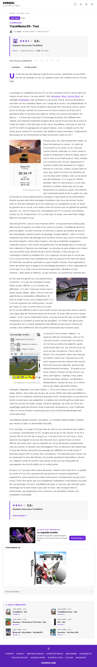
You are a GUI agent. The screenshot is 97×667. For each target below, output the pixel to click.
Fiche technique (12, 592)
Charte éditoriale (54, 654)
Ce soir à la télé (55, 658)
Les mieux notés (37, 658)
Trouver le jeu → (77, 538)
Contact (20, 654)
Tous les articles (19, 658)
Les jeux (69, 658)
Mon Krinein (71, 654)
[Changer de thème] (81, 4)
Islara (19, 32)
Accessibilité (85, 654)
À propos (9, 654)
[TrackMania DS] (48, 568)
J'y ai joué (15, 67)
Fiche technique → (20, 516)
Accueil (12, 13)
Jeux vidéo (20, 13)
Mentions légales (35, 654)
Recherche (81, 658)
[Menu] (91, 4)
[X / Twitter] (48, 648)
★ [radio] (36, 61)
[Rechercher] (75, 4)
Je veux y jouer (31, 67)
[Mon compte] (86, 4)
